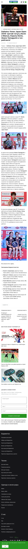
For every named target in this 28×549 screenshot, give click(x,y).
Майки (2, 488)
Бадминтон (5, 304)
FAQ (2, 520)
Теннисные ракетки (5, 467)
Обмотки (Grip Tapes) (6, 499)
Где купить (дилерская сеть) (7, 523)
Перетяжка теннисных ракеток (8, 478)
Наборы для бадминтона (6, 440)
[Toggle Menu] (2, 2)
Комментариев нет (13, 43)
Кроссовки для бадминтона (7, 448)
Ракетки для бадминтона (6, 443)
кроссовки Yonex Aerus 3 (10, 278)
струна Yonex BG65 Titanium (14, 276)
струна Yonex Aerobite (9, 282)
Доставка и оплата (5, 526)
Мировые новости (7, 29)
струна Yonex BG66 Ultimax (13, 286)
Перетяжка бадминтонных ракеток (9, 453)
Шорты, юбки (4, 491)
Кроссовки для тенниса (6, 472)
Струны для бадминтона (6, 451)
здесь (12, 263)
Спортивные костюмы (6, 494)
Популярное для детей (6, 437)
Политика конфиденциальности (8, 531)
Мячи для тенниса (5, 469)
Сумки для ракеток (5, 496)
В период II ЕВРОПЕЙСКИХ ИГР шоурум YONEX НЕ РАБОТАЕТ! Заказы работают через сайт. (6, 317)
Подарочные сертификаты (7, 504)
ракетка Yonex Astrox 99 (19, 280)
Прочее (3, 507)
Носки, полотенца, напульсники (8, 502)
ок (5, 546)
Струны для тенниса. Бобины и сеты (9, 475)
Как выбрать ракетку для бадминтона (11, 384)
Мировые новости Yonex (17, 29)
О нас (2, 518)
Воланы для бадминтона (6, 445)
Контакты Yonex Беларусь (7, 529)
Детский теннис (4, 464)
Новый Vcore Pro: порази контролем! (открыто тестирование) (22, 317)
